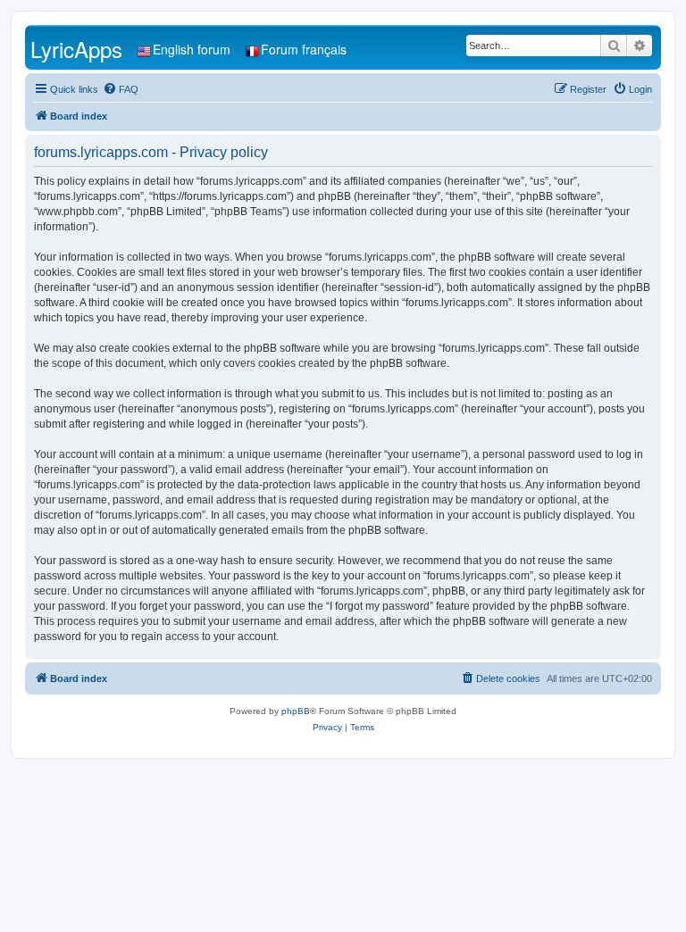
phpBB (295, 711)
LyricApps (76, 48)
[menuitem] (120, 89)
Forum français (304, 49)
